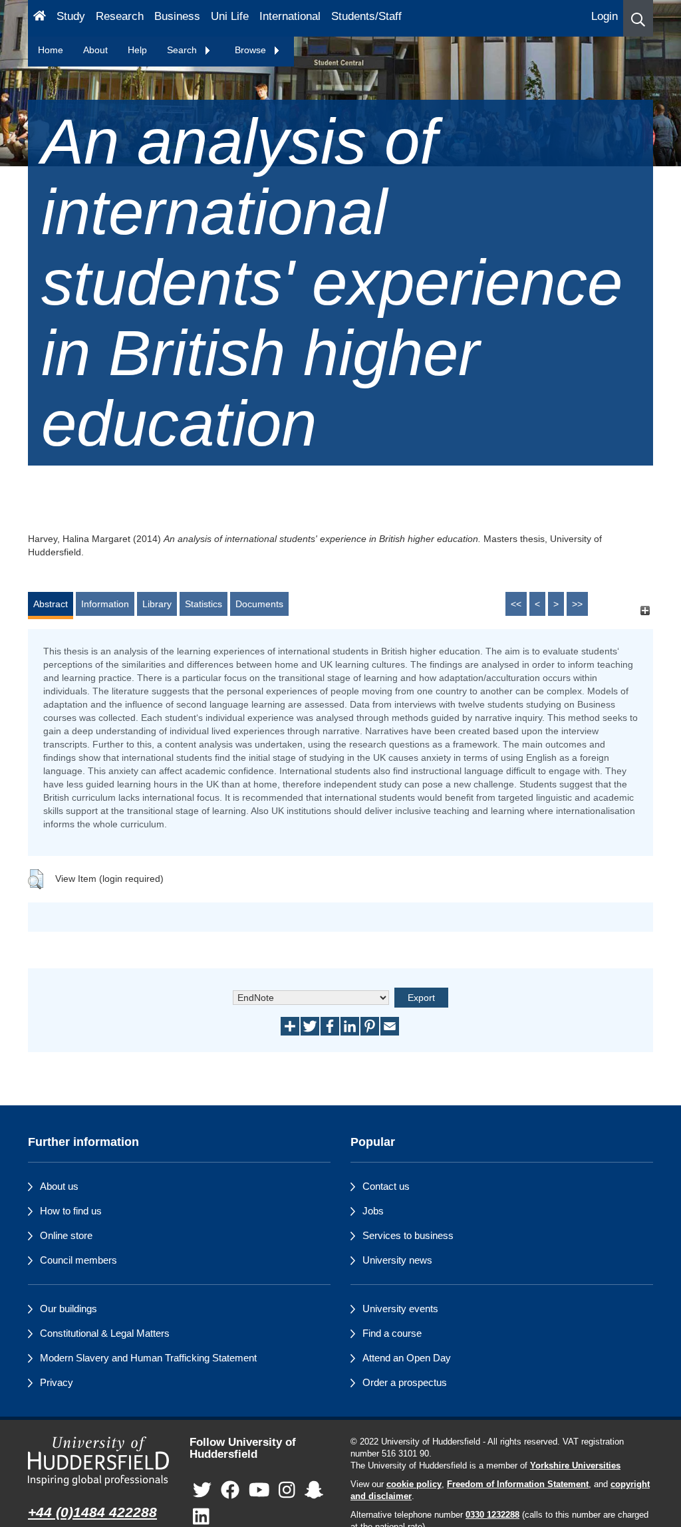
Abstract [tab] (50, 604)
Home (50, 50)
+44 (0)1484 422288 (92, 1512)
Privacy (56, 1382)
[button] (638, 18)
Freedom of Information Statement (518, 1484)
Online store (66, 1235)
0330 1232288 (492, 1515)
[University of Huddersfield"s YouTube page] (259, 1490)
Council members (78, 1260)
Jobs (373, 1210)
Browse (252, 50)
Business (177, 16)
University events (400, 1308)
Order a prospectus (404, 1382)
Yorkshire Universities (575, 1465)
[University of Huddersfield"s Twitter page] (202, 1490)
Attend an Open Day (406, 1357)
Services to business (408, 1235)
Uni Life (230, 16)
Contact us (386, 1186)
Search (183, 50)
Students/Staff (366, 16)
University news (397, 1260)
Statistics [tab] (203, 604)
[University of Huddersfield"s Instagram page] (287, 1490)
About (95, 50)
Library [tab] (157, 604)
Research (120, 16)
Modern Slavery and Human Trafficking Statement (148, 1357)
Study (71, 16)
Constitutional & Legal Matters (105, 1333)
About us (59, 1186)
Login (604, 16)
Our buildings (68, 1308)
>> (577, 604)
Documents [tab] (259, 604)
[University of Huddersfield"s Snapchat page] (314, 1490)
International (290, 16)
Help (137, 50)
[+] (645, 610)
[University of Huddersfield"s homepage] (99, 1461)
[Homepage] (39, 18)
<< (516, 604)
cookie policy (414, 1484)
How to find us (71, 1210)
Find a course (392, 1333)
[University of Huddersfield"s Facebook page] (230, 1490)
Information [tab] (105, 604)
